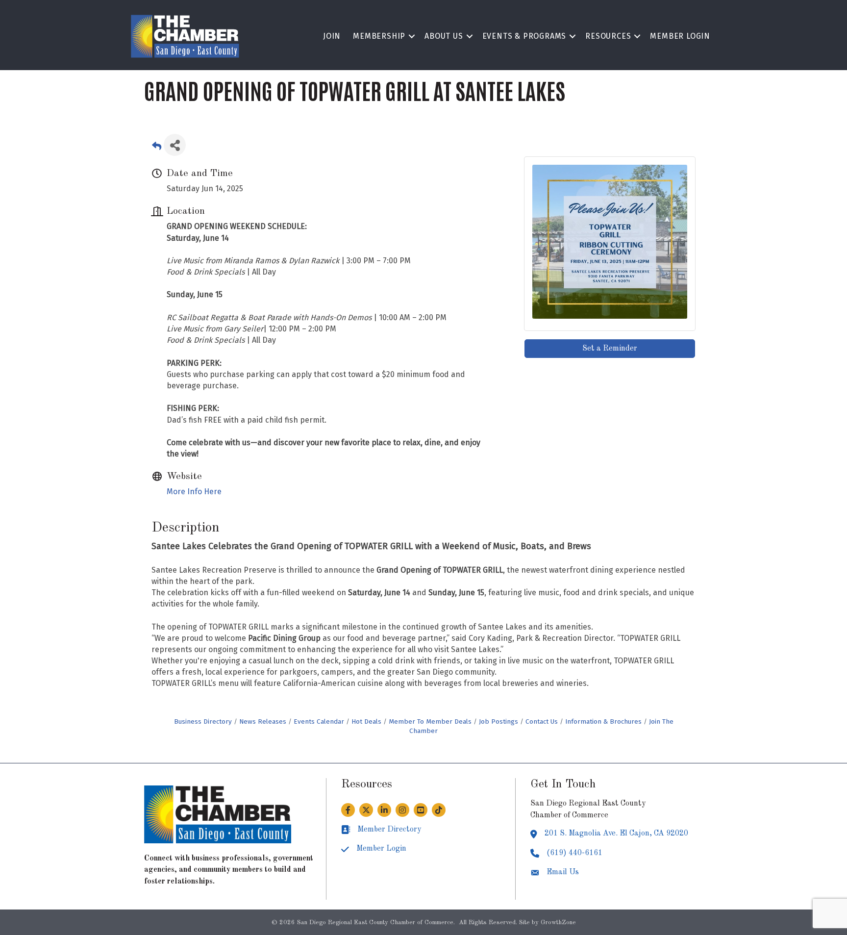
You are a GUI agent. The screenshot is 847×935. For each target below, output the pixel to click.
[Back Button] (156, 148)
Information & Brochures (603, 721)
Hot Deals (366, 721)
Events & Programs (524, 36)
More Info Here (194, 491)
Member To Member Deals (430, 721)
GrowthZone (558, 922)
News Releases (262, 721)
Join (332, 36)
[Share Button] (175, 145)
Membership (379, 36)
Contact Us (541, 721)
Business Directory (203, 721)
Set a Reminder (609, 349)
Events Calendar (319, 721)
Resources (608, 36)
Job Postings (498, 721)
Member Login (680, 36)
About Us (443, 36)
